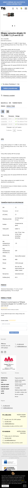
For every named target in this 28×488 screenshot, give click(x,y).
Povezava (11, 116)
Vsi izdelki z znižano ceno (21, 392)
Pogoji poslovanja (19, 378)
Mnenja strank (10, 106)
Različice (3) (4, 103)
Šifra (2, 116)
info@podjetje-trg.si (22, 346)
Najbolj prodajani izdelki (20, 390)
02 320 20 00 (8, 438)
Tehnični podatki (17, 103)
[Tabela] (2, 111)
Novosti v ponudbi (19, 394)
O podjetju (17, 388)
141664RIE (4, 121)
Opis (10, 103)
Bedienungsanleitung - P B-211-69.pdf (10, 290)
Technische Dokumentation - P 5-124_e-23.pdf (11, 289)
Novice (16, 396)
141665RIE (4, 124)
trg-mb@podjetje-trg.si (10, 440)
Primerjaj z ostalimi (9, 95)
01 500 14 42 (20, 344)
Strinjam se (5, 486)
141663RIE (4, 118)
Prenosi (3, 106)
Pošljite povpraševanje (10, 88)
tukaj (22, 480)
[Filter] (7, 111)
